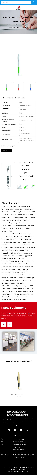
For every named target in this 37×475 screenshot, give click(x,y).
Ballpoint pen (25, 25)
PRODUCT (15, 25)
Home (8, 25)
